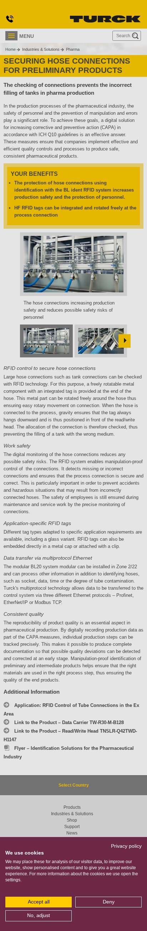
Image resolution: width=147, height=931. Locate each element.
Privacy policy (126, 846)
